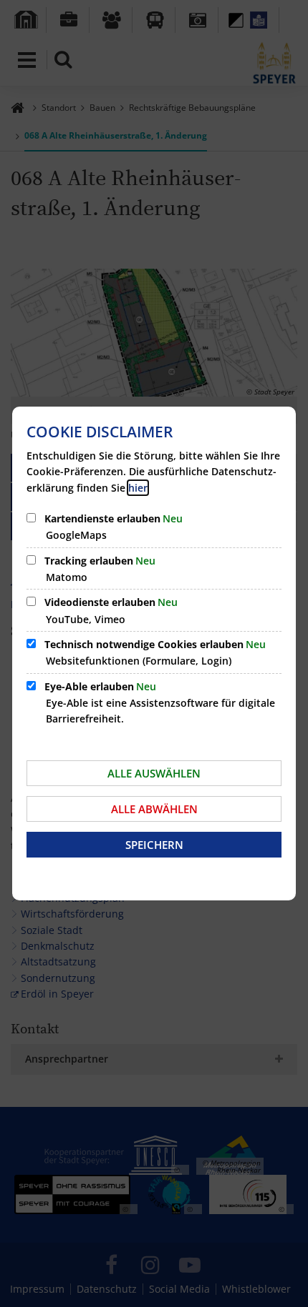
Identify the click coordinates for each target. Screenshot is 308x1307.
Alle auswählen (154, 773)
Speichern (154, 845)
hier (138, 488)
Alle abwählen (154, 809)
